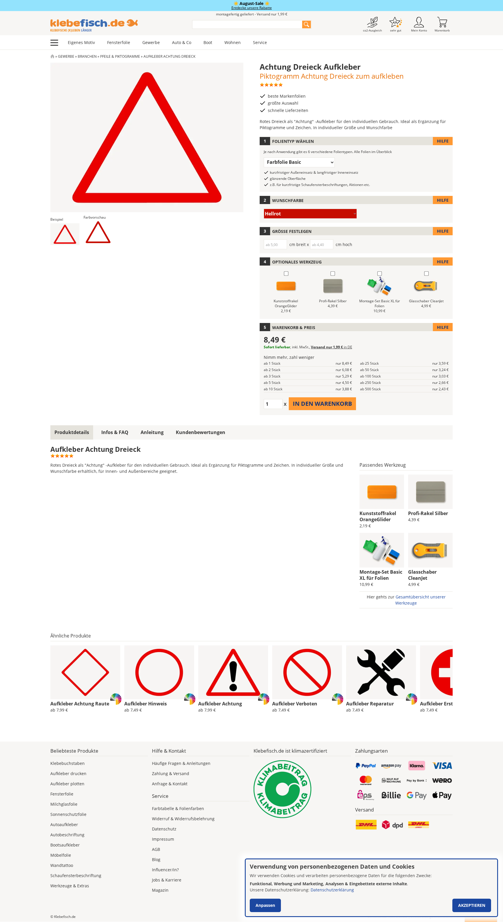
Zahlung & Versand (170, 773)
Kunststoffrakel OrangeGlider (377, 516)
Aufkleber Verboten (294, 703)
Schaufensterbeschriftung (75, 875)
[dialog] (371, 887)
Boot (207, 42)
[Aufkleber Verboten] (307, 672)
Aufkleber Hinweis (145, 703)
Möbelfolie (60, 855)
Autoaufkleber (64, 824)
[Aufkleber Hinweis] (159, 672)
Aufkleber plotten (67, 783)
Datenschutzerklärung (332, 890)
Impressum (163, 839)
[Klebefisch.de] (117, 25)
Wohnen (232, 42)
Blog (156, 859)
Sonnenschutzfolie (68, 814)
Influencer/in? (165, 869)
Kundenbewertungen (200, 432)
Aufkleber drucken (68, 773)
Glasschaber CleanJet (422, 575)
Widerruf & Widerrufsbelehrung (183, 818)
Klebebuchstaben (67, 763)
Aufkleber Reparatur (370, 703)
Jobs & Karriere (166, 880)
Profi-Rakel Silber (428, 513)
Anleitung (152, 432)
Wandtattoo (61, 865)
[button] (64, 234)
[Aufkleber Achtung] (233, 672)
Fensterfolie (118, 42)
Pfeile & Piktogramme (120, 56)
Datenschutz (164, 829)
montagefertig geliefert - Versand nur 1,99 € (251, 14)
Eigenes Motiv (81, 42)
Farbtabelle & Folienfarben (178, 808)
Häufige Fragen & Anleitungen (181, 763)
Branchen (87, 56)
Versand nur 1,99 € (331, 347)
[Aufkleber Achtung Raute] (85, 672)
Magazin (160, 890)
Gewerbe (151, 42)
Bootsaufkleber (65, 845)
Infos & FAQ (114, 432)
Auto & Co (181, 42)
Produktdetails (71, 432)
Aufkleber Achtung (220, 703)
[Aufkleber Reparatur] (381, 672)
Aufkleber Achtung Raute (79, 703)
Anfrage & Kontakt (169, 783)
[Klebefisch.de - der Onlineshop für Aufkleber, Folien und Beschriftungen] (52, 56)
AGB (156, 849)
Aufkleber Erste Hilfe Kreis (450, 703)
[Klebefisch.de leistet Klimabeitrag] (302, 789)
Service (260, 42)
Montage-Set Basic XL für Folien (380, 575)
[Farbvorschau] (98, 232)
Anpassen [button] (265, 905)
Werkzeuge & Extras (69, 885)
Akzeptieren (471, 905)
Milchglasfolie (63, 804)
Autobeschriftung (67, 834)
